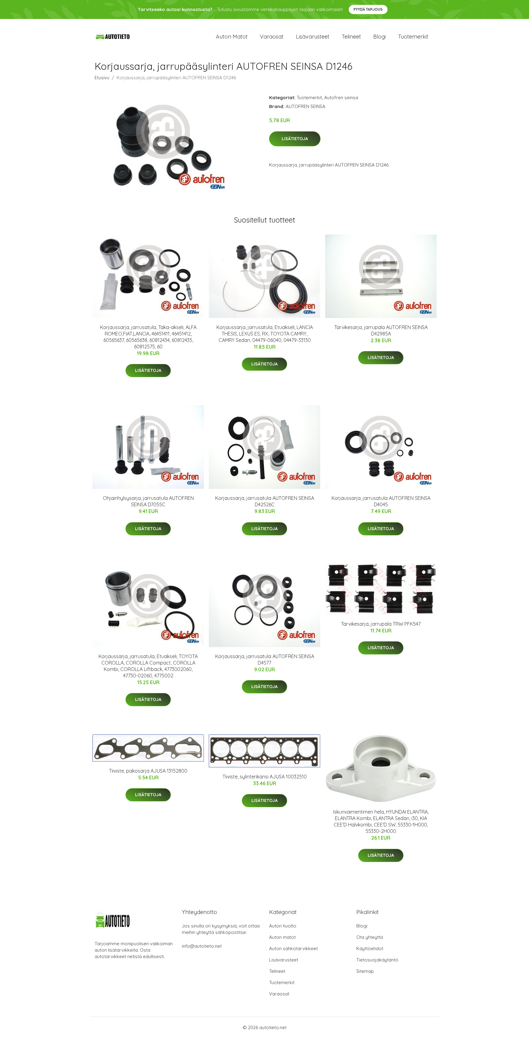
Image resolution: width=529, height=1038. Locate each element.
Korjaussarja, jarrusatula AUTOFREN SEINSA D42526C (264, 501)
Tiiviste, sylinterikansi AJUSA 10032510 (265, 777)
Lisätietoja (295, 138)
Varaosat (271, 36)
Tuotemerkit (413, 36)
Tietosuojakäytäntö (377, 960)
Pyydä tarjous (368, 9)
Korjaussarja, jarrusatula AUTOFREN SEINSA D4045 (381, 501)
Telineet (351, 36)
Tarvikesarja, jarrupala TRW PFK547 (381, 624)
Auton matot (232, 36)
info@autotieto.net (202, 946)
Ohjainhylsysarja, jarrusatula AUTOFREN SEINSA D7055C (148, 501)
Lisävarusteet (312, 36)
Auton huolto (282, 926)
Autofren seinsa (341, 97)
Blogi (379, 36)
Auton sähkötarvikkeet (293, 948)
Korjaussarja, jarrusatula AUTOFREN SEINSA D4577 (264, 659)
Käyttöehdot (369, 948)
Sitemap (365, 971)
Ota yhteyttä (369, 937)
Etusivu (102, 78)
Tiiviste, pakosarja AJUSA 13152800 (148, 771)
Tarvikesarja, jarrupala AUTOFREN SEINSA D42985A (381, 330)
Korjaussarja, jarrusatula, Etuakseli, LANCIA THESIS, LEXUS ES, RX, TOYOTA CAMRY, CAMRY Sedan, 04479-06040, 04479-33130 (264, 333)
